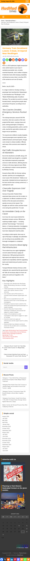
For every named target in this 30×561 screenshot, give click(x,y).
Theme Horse (22, 553)
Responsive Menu (27, 1)
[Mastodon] (22, 59)
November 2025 (6, 426)
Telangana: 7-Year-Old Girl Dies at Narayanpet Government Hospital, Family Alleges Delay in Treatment (14, 379)
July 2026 (4, 418)
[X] (10, 59)
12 (11, 525)
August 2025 (5, 432)
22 (23, 528)
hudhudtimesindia (14, 56)
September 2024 (6, 444)
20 (15, 528)
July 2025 (4, 434)
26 (11, 531)
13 (15, 525)
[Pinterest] (19, 59)
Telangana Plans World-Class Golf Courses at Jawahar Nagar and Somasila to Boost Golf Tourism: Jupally (14, 386)
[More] (4, 63)
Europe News (5, 332)
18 (7, 528)
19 (11, 528)
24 (3, 531)
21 (19, 528)
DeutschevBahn (23, 330)
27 (15, 531)
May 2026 (4, 420)
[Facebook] (4, 59)
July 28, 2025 (5, 56)
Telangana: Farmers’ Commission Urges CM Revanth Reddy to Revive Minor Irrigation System (13, 393)
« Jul (2, 537)
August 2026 (5, 416)
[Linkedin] (16, 59)
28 (19, 531)
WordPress (20, 555)
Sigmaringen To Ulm (7, 335)
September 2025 (6, 430)
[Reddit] (13, 59)
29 (23, 531)
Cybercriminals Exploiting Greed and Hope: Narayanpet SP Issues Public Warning (15, 355)
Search (26, 367)
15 (23, 525)
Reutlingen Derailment (16, 333)
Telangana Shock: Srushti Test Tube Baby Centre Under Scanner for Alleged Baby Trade (15, 347)
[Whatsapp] (7, 59)
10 (3, 525)
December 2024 (6, 438)
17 (3, 528)
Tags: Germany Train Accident (10, 336)
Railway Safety (6, 333)
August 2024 (5, 446)
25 (7, 531)
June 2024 (5, 450)
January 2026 (5, 424)
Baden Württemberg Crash (12, 330)
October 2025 (6, 428)
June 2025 (5, 436)
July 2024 (4, 448)
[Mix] (25, 59)
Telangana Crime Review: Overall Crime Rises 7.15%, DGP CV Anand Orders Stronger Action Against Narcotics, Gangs (14, 399)
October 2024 (6, 442)
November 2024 (6, 440)
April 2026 (5, 422)
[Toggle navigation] (3, 17)
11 (7, 525)
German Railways (21, 332)
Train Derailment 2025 (8, 338)
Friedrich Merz (13, 332)
